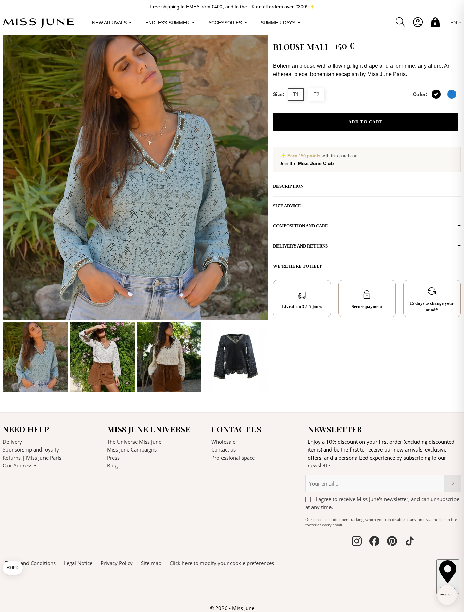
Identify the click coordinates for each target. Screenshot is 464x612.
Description (288, 186)
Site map (151, 563)
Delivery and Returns (300, 246)
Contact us (223, 449)
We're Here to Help (297, 266)
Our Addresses (20, 465)
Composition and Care (300, 225)
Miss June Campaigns (132, 449)
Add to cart (365, 121)
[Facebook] (374, 542)
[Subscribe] (452, 483)
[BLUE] (451, 94)
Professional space (233, 457)
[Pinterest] (392, 542)
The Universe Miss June (134, 441)
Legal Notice (78, 563)
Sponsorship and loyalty (31, 449)
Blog (112, 465)
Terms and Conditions (30, 563)
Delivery (12, 441)
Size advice (287, 205)
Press (113, 457)
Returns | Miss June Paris (32, 457)
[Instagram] (357, 542)
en (454, 23)
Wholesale (223, 441)
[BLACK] (436, 94)
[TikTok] (410, 542)
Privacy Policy (117, 563)
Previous (10, 214)
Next (261, 214)
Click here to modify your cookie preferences (221, 563)
